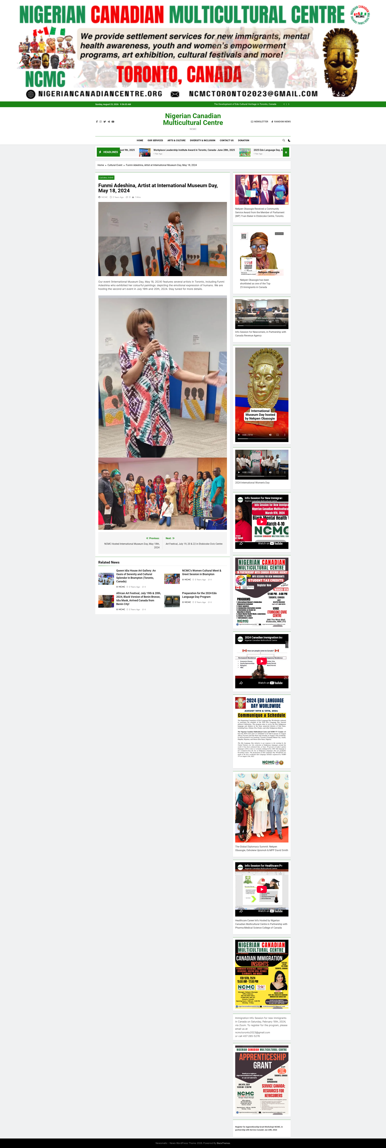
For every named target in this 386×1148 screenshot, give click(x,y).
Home (140, 140)
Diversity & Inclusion (202, 140)
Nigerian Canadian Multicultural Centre (193, 119)
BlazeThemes (223, 1143)
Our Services (155, 140)
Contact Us (227, 140)
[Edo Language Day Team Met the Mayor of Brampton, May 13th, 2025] (230, 154)
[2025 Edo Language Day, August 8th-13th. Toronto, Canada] (148, 154)
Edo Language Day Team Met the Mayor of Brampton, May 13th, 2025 (277, 150)
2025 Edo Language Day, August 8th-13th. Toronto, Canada (188, 150)
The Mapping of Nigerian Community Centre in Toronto (248, 104)
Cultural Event (106, 177)
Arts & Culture (176, 140)
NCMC (104, 197)
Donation (243, 140)
